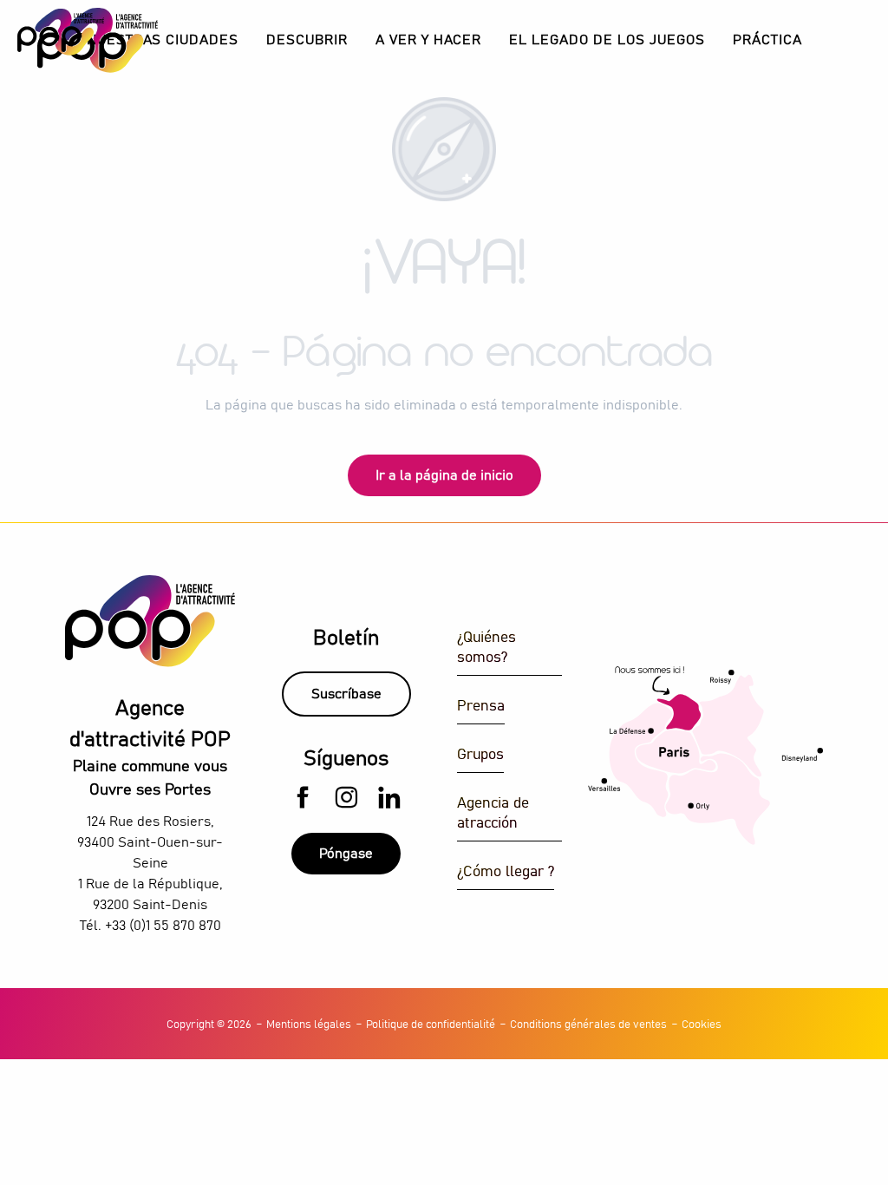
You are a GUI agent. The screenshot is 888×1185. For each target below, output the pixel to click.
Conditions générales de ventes (588, 1025)
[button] (307, 40)
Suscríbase (346, 694)
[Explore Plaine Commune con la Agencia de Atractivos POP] (60, 32)
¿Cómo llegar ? (505, 872)
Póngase (346, 854)
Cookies (702, 1025)
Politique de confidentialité (430, 1025)
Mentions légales (308, 1025)
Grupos (480, 755)
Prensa (481, 706)
